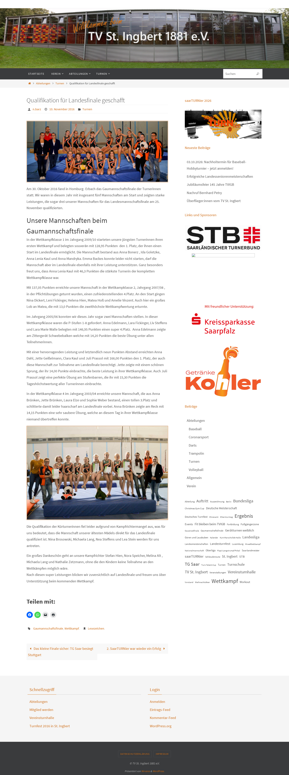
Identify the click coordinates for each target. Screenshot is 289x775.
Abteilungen (43, 83)
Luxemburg (237, 543)
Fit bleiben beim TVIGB (210, 524)
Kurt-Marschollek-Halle (230, 537)
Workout (245, 582)
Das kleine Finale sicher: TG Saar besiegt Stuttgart (60, 651)
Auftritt (202, 500)
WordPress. (158, 771)
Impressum (162, 753)
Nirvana (145, 771)
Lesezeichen (96, 628)
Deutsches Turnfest (196, 517)
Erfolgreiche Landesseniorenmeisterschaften (220, 176)
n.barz (37, 109)
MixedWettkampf (252, 544)
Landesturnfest (220, 544)
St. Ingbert (229, 556)
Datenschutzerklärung (134, 753)
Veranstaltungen (218, 572)
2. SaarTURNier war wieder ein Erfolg (134, 648)
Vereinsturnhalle (242, 572)
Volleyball (196, 469)
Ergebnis (244, 516)
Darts (193, 445)
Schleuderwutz (212, 556)
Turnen (59, 83)
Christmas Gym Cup (194, 508)
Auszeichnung (217, 501)
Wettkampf (71, 628)
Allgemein (194, 477)
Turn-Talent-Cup (208, 565)
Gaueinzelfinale (192, 531)
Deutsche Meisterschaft (221, 508)
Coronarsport (199, 437)
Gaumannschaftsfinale (48, 628)
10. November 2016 (62, 109)
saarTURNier (194, 556)
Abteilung (190, 501)
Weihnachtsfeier (202, 582)
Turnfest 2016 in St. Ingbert (49, 726)
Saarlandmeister (251, 550)
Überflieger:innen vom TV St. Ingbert (214, 201)
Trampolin (196, 453)
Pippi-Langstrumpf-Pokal (228, 550)
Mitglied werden (41, 709)
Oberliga (210, 550)
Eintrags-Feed (160, 709)
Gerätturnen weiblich (239, 530)
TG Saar (192, 564)
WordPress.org (160, 726)
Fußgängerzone (250, 524)
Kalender (214, 537)
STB (242, 556)
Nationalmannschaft (194, 550)
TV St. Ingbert (196, 572)
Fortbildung (233, 524)
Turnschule (236, 564)
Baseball (195, 429)
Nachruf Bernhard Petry (204, 192)
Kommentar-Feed (163, 717)
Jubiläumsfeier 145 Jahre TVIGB (210, 184)
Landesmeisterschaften (196, 543)
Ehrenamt (213, 517)
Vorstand (189, 582)
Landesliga (251, 537)
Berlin (228, 501)
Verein (191, 486)
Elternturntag (226, 517)
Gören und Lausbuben (196, 537)
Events (189, 524)
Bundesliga (243, 501)
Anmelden (157, 701)
